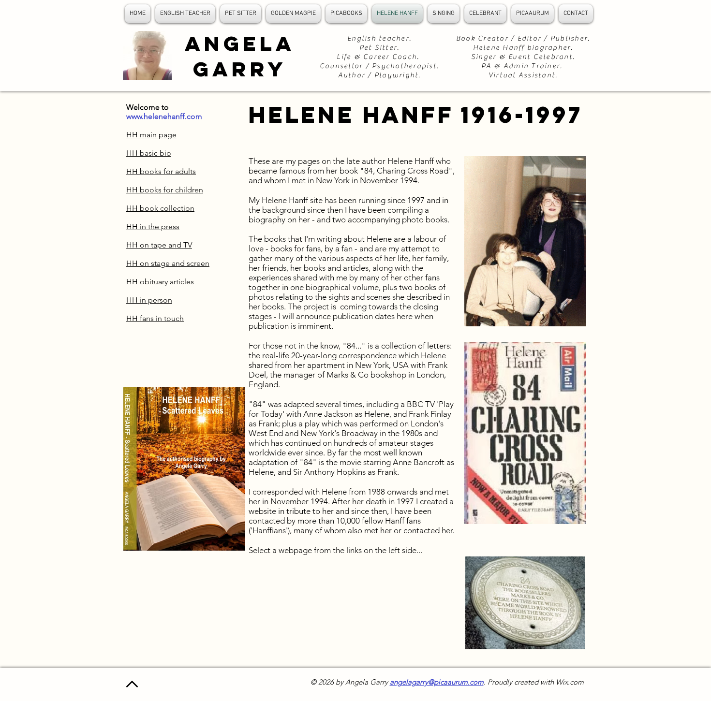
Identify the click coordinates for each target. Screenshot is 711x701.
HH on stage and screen (167, 263)
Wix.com (570, 681)
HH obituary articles (160, 281)
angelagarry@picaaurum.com (437, 681)
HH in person (149, 300)
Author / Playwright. (379, 75)
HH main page (151, 134)
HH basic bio (148, 153)
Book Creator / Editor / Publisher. (523, 38)
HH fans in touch (155, 318)
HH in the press (152, 226)
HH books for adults (161, 171)
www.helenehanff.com (164, 116)
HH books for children (164, 189)
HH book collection (160, 208)
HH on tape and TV (159, 244)
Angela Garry (240, 56)
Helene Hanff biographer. (523, 48)
